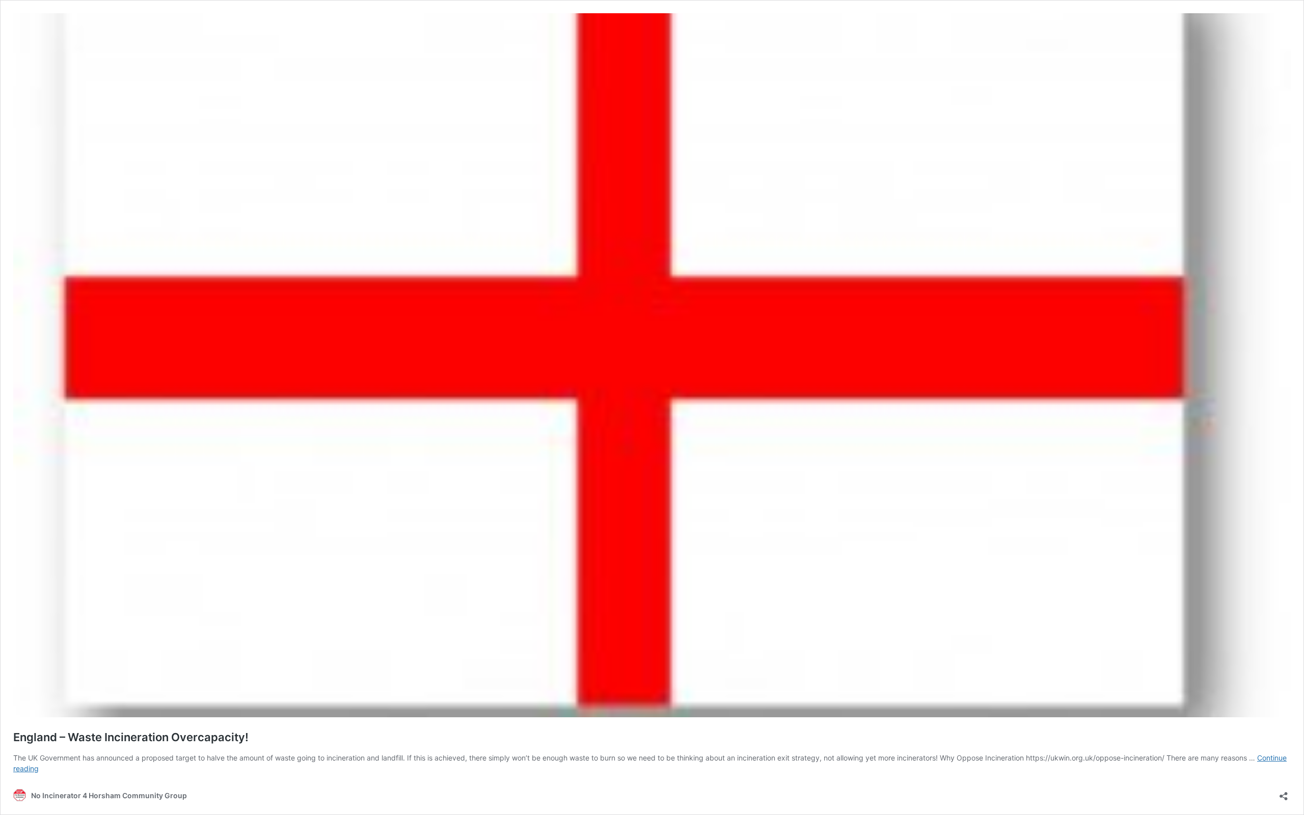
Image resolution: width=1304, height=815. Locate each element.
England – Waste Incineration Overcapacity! (131, 737)
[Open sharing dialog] (1283, 793)
